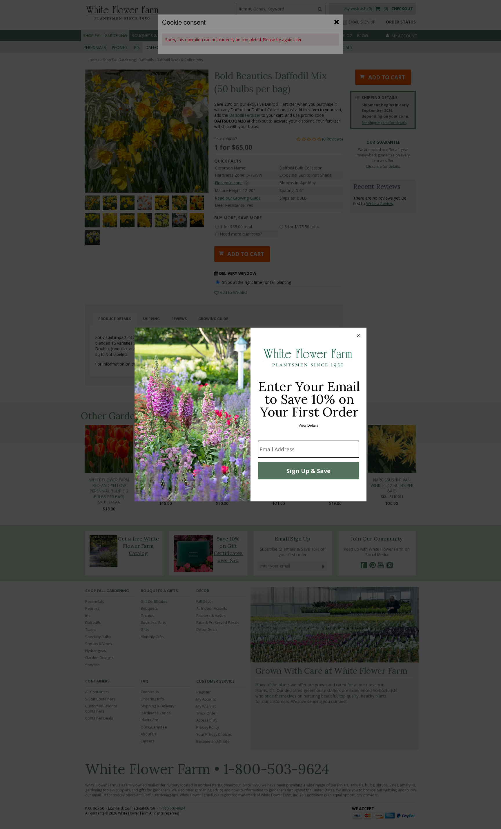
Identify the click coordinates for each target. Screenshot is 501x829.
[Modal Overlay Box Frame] (250, 414)
